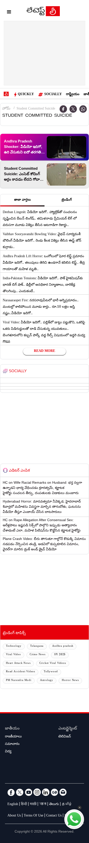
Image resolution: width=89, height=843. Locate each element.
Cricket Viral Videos (52, 663)
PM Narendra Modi (18, 680)
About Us (14, 816)
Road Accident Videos (20, 672)
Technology (14, 646)
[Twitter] (73, 109)
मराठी (33, 804)
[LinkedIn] (45, 792)
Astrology (46, 680)
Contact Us (54, 816)
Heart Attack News (18, 663)
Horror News (70, 680)
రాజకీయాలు (13, 737)
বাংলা (42, 804)
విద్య (8, 752)
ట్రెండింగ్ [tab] (67, 200)
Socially (53, 94)
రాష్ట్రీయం (72, 94)
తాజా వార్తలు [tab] (22, 200)
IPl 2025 (60, 655)
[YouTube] (28, 792)
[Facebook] (11, 792)
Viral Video (13, 655)
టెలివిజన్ (64, 737)
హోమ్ (6, 109)
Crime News (37, 655)
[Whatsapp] (83, 109)
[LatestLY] (43, 12)
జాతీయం (12, 729)
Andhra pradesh (62, 646)
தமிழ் (67, 804)
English (12, 804)
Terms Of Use (33, 816)
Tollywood (51, 672)
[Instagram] (37, 792)
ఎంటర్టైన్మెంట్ (67, 729)
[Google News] (54, 792)
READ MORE (44, 351)
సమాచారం (12, 744)
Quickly (26, 94)
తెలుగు (54, 804)
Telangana (37, 646)
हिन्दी (24, 804)
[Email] (63, 792)
